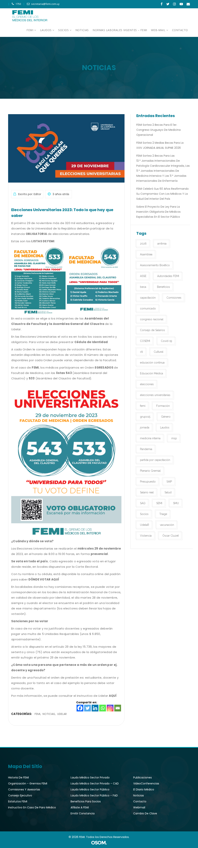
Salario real (147, 492)
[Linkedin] (95, 708)
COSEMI (145, 340)
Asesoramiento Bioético (155, 265)
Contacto (139, 801)
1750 (18, 4)
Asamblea (146, 254)
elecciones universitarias (155, 395)
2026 (143, 243)
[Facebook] (80, 708)
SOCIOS (64, 30)
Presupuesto (148, 481)
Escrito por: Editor (29, 194)
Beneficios (163, 286)
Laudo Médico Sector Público (90, 789)
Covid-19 (166, 340)
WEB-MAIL (158, 30)
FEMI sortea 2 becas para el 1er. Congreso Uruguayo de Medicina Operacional (158, 130)
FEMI (30, 30)
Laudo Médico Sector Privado (90, 777)
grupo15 (145, 416)
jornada (144, 427)
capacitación (148, 297)
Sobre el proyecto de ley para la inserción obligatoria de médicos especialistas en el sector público (158, 212)
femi (142, 405)
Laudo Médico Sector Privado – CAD (95, 783)
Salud (168, 492)
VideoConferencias (146, 783)
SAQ (142, 503)
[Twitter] (87, 708)
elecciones (147, 384)
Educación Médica (151, 373)
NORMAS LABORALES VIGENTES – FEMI (120, 30)
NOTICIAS (82, 30)
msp (174, 438)
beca (143, 286)
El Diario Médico (143, 789)
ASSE (143, 276)
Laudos (164, 427)
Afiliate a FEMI (80, 807)
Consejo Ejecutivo (20, 795)
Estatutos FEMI (17, 801)
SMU (176, 503)
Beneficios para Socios (86, 801)
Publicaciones (142, 777)
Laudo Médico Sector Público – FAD (94, 795)
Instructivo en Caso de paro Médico (32, 807)
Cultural (158, 351)
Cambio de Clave (145, 813)
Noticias (49, 714)
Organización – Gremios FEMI (27, 783)
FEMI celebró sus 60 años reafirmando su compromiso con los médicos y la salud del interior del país (162, 194)
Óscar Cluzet (170, 535)
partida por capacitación (155, 459)
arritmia (161, 243)
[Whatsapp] (102, 708)
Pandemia (146, 449)
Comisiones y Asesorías (24, 789)
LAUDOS (46, 30)
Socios (144, 514)
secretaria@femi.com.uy (45, 4)
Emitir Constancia (83, 813)
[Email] (117, 708)
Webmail (139, 807)
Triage (163, 514)
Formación (163, 405)
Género (166, 416)
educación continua (152, 362)
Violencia (146, 535)
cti (141, 351)
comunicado (148, 308)
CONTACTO (180, 30)
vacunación (167, 524)
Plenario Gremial (150, 470)
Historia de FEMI (18, 777)
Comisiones (173, 297)
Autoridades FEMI (168, 276)
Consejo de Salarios (152, 330)
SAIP (169, 481)
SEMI (159, 503)
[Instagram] (110, 708)
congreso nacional (151, 319)
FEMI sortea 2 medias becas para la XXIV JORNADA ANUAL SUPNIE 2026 (159, 145)
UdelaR (62, 714)
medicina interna (150, 438)
